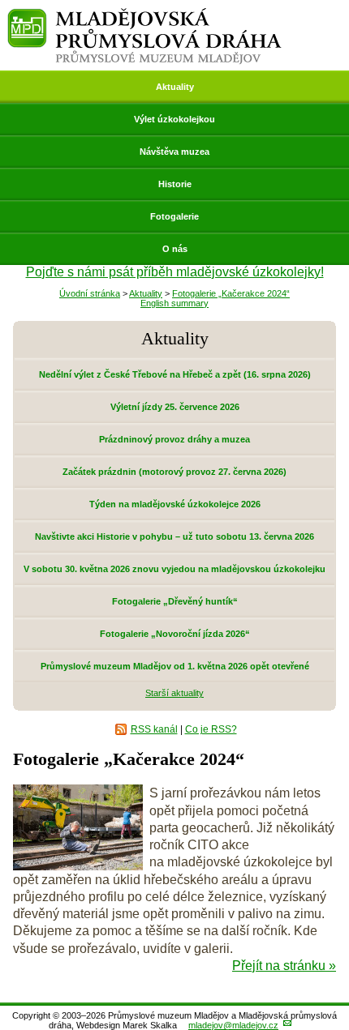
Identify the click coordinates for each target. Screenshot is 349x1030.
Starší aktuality (174, 693)
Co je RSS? (211, 729)
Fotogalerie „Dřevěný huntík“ (175, 601)
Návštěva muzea (174, 151)
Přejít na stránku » (284, 965)
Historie (175, 184)
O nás (174, 249)
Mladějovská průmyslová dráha (144, 15)
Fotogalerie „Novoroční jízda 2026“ (175, 634)
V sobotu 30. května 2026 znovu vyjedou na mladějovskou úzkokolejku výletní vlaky (174, 574)
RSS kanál (154, 729)
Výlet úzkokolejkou (174, 119)
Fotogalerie (174, 216)
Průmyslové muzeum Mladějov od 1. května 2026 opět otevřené (175, 666)
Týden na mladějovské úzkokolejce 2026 (175, 504)
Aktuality (175, 87)
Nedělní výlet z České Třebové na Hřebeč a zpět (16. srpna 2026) (175, 374)
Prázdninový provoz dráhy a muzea (174, 439)
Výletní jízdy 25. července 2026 (174, 407)
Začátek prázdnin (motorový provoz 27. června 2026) (174, 472)
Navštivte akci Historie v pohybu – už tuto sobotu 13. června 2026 (174, 536)
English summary (174, 303)
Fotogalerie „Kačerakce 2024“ (231, 293)
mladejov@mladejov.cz (233, 1025)
